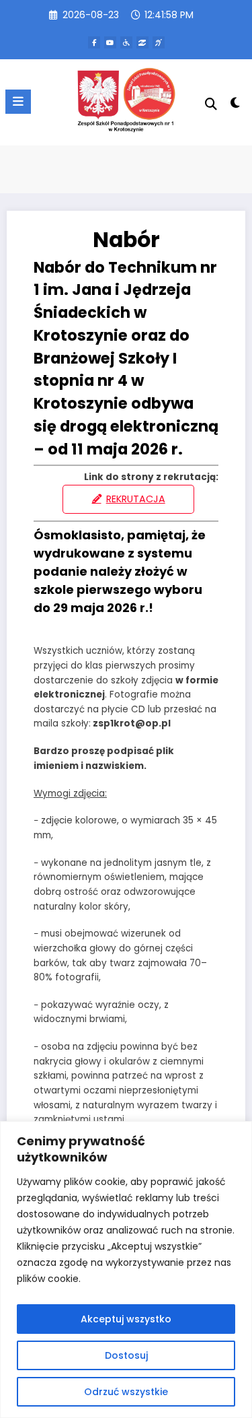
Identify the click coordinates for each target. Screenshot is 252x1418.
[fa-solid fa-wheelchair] (126, 42)
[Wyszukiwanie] (211, 104)
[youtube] (110, 42)
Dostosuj (126, 1355)
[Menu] (18, 102)
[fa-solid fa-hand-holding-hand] (142, 42)
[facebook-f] (94, 42)
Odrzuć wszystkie (126, 1391)
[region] (126, 1269)
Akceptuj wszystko (126, 1319)
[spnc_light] (235, 105)
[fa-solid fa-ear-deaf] (159, 42)
